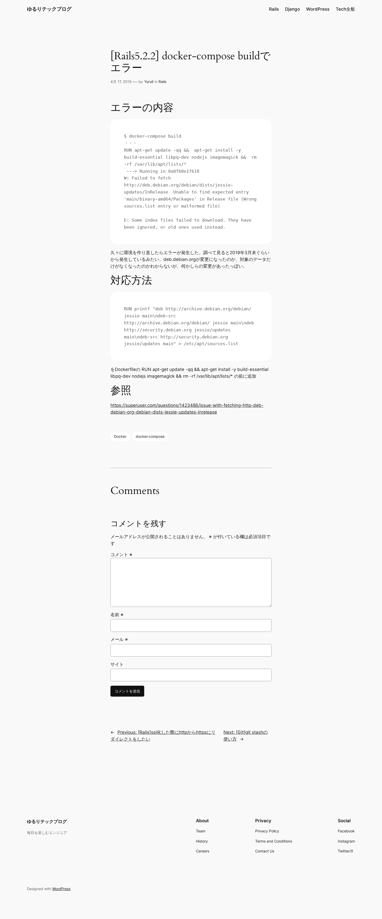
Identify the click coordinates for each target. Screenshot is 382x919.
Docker (120, 436)
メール (119, 639)
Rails (162, 81)
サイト (117, 664)
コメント (121, 554)
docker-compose (150, 436)
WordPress (61, 888)
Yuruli (148, 81)
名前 (116, 614)
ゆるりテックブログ (49, 9)
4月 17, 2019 (120, 81)
